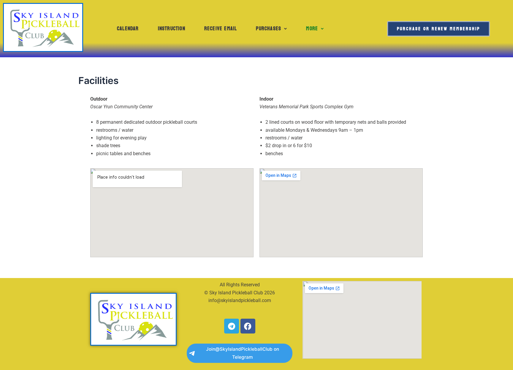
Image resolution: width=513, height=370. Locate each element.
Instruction (171, 29)
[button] (271, 28)
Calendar (128, 29)
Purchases (268, 29)
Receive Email (220, 29)
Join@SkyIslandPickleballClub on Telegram (242, 353)
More (312, 29)
